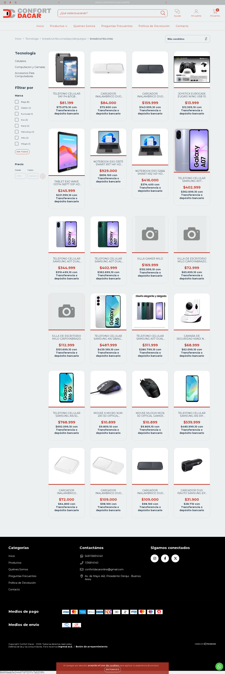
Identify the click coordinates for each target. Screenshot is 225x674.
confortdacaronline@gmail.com (104, 569)
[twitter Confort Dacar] (15, 2)
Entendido (112, 669)
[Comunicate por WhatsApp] (219, 666)
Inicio (40, 26)
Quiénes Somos (84, 26)
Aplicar (42, 176)
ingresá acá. (65, 646)
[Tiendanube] (206, 644)
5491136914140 (94, 556)
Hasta (30, 170)
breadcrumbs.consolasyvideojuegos (64, 38)
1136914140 (91, 562)
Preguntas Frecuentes (117, 26)
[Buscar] (163, 13)
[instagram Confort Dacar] (5, 2)
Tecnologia (31, 38)
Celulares (20, 61)
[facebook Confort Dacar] (10, 2)
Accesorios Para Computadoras (24, 74)
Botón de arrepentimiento (92, 646)
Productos (57, 26)
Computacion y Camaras (30, 67)
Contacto (182, 26)
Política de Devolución (154, 26)
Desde (18, 170)
